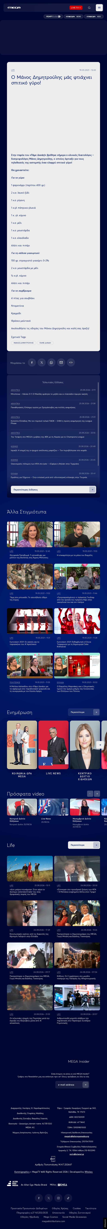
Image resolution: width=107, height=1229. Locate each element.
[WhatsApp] (51, 362)
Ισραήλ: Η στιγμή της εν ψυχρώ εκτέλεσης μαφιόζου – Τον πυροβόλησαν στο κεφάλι (49, 450)
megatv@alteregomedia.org (77, 1136)
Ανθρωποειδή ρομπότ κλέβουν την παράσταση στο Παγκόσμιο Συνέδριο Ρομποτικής (73, 1020)
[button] (99, 7)
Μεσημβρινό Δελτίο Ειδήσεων (82, 819)
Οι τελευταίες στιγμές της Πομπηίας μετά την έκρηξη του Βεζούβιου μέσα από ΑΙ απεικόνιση (29, 1020)
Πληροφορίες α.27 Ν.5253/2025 (32, 1212)
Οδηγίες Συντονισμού (80, 1212)
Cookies (77, 1208)
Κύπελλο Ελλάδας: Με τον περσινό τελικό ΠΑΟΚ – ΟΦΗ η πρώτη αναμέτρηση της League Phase (51, 422)
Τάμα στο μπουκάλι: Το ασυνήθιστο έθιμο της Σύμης (28, 598)
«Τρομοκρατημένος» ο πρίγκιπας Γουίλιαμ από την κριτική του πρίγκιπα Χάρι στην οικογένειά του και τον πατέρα (75, 599)
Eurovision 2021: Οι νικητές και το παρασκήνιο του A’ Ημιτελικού (24, 643)
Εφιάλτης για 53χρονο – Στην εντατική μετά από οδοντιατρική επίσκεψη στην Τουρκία (49, 477)
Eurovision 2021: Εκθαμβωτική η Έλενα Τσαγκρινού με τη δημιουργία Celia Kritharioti (74, 644)
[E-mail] (61, 362)
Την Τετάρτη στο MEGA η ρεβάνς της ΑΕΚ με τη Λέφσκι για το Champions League (47, 437)
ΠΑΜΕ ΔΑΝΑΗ (45, 343)
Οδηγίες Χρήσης (60, 1208)
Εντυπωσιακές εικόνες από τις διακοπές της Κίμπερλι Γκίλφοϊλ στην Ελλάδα (29, 935)
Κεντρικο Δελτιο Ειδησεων (85, 776)
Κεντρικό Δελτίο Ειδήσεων (17, 819)
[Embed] (71, 362)
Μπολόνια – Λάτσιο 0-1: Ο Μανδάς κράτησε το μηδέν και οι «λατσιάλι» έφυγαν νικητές (49, 394)
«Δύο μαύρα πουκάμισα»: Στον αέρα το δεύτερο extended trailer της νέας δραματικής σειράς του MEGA (27, 891)
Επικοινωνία (58, 1212)
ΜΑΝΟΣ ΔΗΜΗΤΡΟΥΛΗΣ (23, 343)
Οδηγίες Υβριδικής (29, 1217)
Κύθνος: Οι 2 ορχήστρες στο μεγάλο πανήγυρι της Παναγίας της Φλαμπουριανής (76, 977)
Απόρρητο (105, 1223)
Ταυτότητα (90, 1208)
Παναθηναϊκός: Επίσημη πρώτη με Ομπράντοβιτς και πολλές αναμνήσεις (43, 407)
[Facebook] (32, 362)
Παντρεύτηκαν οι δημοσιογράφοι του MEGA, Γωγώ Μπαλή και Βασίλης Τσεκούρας (77, 935)
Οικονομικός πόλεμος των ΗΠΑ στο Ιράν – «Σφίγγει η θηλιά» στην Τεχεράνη (45, 464)
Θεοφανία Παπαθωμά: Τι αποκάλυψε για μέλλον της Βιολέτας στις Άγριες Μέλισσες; (29, 556)
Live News (53, 773)
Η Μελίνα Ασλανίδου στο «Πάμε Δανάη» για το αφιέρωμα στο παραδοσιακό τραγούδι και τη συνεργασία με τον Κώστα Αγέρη (30, 688)
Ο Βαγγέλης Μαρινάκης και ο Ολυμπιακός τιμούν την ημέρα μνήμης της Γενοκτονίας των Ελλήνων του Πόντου (75, 688)
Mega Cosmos (51, 1217)
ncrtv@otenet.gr (77, 1154)
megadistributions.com (53, 1221)
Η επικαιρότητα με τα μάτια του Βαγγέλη (75, 555)
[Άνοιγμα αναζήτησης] (89, 7)
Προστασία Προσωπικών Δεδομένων (29, 1208)
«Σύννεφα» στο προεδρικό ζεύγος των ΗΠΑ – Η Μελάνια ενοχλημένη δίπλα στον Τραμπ (76, 890)
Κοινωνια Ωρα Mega (22, 775)
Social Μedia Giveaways (74, 1217)
